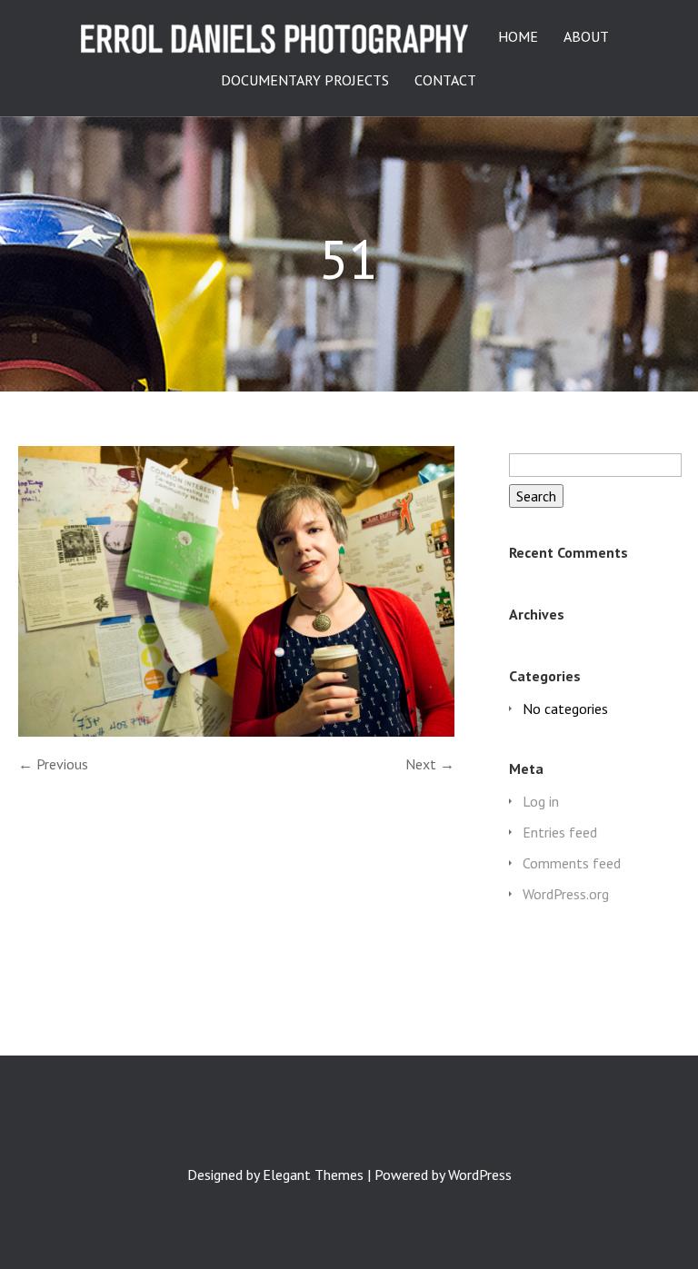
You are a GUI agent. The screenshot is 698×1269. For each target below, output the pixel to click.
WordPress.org (566, 894)
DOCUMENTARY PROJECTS (305, 81)
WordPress (480, 1174)
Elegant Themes (313, 1174)
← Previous (53, 764)
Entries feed (560, 832)
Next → (429, 764)
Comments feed (572, 863)
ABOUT (586, 37)
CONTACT (445, 81)
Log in (541, 801)
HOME (518, 37)
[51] (236, 731)
